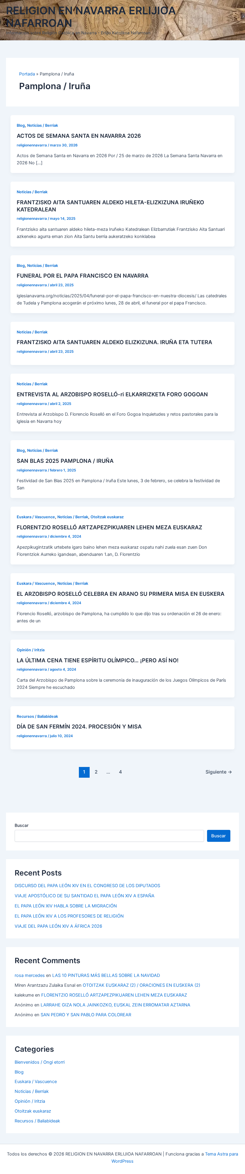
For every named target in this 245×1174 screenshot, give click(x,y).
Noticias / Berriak (42, 125)
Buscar (21, 825)
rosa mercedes (30, 975)
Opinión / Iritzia (31, 650)
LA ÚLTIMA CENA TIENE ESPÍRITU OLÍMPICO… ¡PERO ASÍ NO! (98, 660)
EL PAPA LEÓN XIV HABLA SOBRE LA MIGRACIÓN (66, 906)
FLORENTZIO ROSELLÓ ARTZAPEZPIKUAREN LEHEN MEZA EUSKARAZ (109, 527)
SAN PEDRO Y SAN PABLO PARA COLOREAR (86, 1014)
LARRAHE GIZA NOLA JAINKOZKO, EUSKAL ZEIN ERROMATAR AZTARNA (115, 1005)
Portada (27, 74)
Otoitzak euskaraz (107, 517)
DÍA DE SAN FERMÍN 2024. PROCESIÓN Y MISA (79, 726)
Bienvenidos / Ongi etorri (40, 1062)
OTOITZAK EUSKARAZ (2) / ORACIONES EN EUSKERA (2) (141, 985)
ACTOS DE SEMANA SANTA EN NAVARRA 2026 (79, 135)
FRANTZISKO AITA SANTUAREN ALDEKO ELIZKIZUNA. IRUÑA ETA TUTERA (114, 342)
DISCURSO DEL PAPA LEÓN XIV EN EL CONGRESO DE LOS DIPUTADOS (87, 885)
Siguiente (219, 772)
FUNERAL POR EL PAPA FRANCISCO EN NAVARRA (82, 275)
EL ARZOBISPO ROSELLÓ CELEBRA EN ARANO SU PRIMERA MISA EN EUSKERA (120, 593)
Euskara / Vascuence (36, 517)
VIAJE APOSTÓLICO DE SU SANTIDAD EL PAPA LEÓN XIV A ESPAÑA (84, 895)
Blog (21, 125)
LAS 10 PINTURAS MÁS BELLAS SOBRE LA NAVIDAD (106, 975)
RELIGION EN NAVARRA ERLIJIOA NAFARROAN (91, 17)
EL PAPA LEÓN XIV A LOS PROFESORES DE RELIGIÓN (69, 916)
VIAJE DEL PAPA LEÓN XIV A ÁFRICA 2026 (58, 926)
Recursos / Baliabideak (37, 716)
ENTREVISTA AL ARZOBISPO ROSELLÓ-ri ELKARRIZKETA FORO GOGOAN (112, 394)
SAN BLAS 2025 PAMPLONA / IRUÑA (65, 460)
